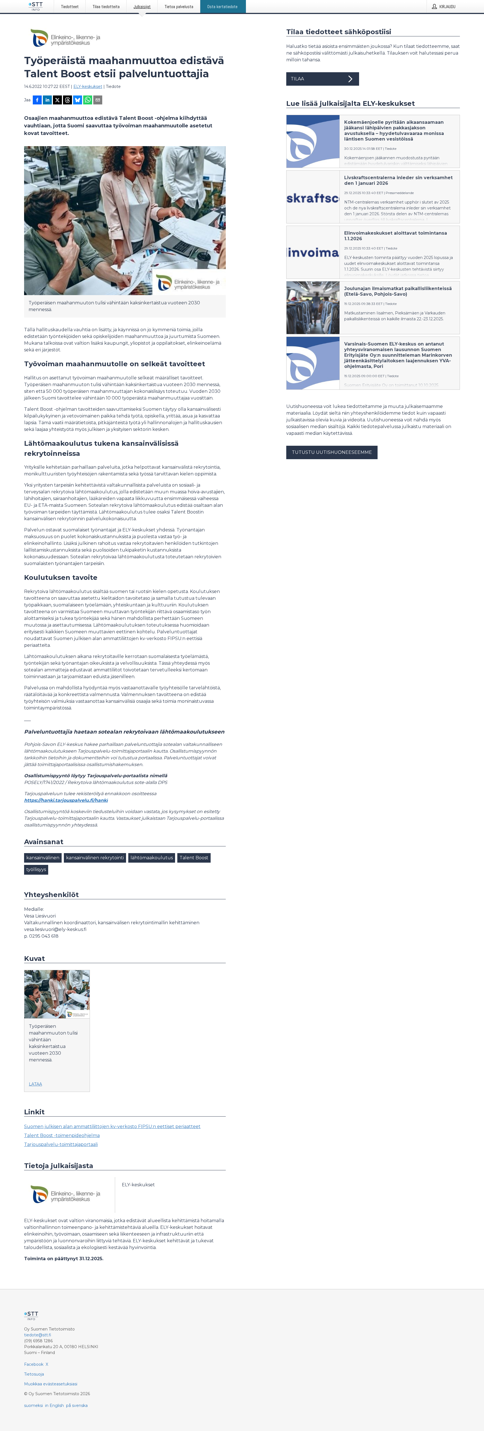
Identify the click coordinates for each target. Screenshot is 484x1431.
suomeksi (33, 1405)
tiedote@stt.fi (37, 1334)
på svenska (77, 1405)
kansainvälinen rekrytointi (95, 857)
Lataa (35, 1084)
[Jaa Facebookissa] (37, 100)
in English (54, 1405)
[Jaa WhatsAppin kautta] (87, 100)
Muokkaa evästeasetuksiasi (50, 1383)
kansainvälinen (42, 857)
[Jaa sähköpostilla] (97, 100)
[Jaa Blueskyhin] (77, 100)
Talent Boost (194, 857)
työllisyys (36, 869)
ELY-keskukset (87, 86)
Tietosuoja (34, 1374)
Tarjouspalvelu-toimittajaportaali (61, 1144)
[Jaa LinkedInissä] (47, 100)
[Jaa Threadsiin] (67, 100)
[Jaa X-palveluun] (57, 100)
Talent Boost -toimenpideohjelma (62, 1135)
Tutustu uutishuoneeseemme (332, 452)
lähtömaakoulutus (152, 857)
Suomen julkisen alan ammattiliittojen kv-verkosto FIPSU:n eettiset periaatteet (112, 1126)
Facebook (33, 1364)
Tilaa (297, 78)
